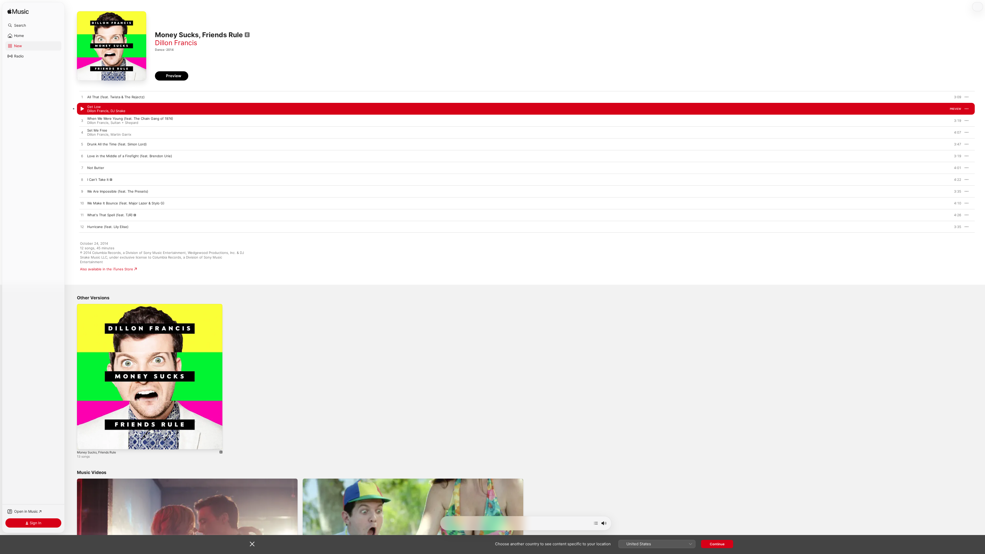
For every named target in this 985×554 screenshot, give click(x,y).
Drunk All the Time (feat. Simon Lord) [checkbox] (117, 144)
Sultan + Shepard (124, 123)
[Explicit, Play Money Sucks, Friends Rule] (83, 443)
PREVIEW (955, 96)
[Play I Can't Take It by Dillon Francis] (82, 179)
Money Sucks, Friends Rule (99, 306)
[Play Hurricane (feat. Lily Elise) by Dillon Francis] (82, 227)
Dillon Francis (176, 43)
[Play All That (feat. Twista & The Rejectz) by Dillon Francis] (82, 97)
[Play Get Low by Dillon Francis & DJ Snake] (82, 109)
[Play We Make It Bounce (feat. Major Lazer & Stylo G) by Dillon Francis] (82, 203)
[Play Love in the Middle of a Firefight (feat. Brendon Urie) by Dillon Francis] (82, 156)
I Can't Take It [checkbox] (98, 179)
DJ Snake (118, 111)
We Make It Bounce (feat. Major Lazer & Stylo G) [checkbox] (125, 203)
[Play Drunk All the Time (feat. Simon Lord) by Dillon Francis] (82, 144)
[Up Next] (596, 523)
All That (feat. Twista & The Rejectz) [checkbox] (116, 97)
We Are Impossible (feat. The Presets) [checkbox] (117, 191)
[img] (18, 12)
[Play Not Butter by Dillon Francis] (82, 168)
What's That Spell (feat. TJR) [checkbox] (110, 215)
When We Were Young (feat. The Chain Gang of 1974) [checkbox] (130, 118)
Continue (717, 544)
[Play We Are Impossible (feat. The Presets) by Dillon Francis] (82, 191)
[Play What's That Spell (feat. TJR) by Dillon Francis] (82, 215)
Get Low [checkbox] (94, 107)
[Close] (252, 544)
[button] (33, 25)
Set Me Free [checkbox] (97, 130)
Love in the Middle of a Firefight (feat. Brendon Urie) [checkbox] (129, 156)
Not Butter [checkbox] (95, 168)
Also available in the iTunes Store (106, 269)
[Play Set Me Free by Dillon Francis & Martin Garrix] (82, 132)
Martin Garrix (121, 134)
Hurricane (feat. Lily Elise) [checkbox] (108, 227)
